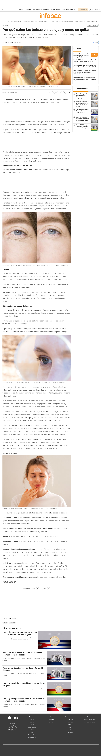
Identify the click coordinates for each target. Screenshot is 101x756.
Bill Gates (88, 21)
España (52, 9)
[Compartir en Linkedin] (60, 92)
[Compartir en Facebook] (53, 92)
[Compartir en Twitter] (56, 92)
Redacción (51, 719)
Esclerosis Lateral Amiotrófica (66, 21)
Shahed (41, 21)
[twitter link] (12, 726)
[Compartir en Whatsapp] (49, 92)
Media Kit (70, 732)
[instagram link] (16, 726)
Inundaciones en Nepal (15, 21)
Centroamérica (70, 9)
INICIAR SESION (94, 9)
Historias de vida (26, 21)
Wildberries (94, 21)
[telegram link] (12, 730)
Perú (63, 9)
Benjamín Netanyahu (79, 21)
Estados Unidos (37, 9)
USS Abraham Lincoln (49, 21)
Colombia (46, 9)
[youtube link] (9, 730)
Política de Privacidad (89, 722)
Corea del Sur (34, 21)
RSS (32, 740)
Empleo (51, 722)
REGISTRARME (83, 9)
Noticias (5, 25)
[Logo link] (50, 15)
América (32, 719)
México (58, 9)
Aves (56, 21)
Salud (5, 622)
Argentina (28, 9)
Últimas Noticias (32, 737)
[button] (3, 9)
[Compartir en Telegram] (64, 92)
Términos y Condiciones (89, 719)
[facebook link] (9, 726)
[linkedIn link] (16, 730)
